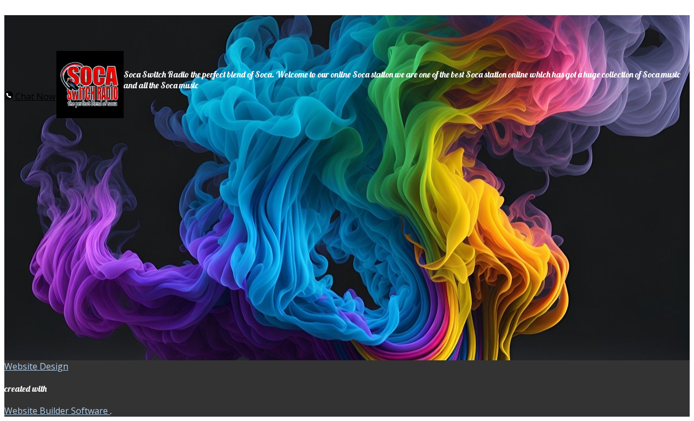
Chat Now (34, 96)
